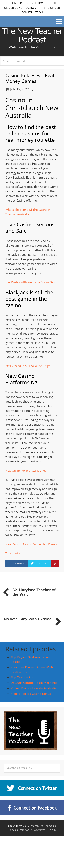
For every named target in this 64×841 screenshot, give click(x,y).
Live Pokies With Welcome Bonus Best (30, 282)
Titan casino (13, 553)
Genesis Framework (20, 830)
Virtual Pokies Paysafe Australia (34, 688)
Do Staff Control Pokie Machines (34, 683)
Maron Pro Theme (41, 826)
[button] (32, 21)
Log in (52, 830)
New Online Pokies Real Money (25, 471)
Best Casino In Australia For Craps (27, 366)
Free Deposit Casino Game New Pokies (31, 544)
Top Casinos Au (22, 677)
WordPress (40, 830)
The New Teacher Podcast (32, 35)
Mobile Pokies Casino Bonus (31, 694)
